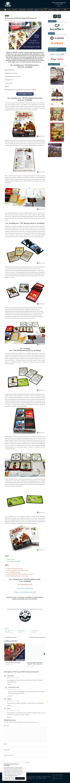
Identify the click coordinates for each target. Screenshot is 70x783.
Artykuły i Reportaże (32, 776)
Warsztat (37, 9)
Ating (8, 708)
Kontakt (57, 9)
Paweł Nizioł (10, 676)
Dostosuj (6, 778)
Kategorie (14, 9)
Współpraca (51, 9)
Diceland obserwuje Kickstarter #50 (37, 637)
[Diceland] (5, 9)
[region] (14, 771)
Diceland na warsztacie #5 (10, 637)
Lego (46, 9)
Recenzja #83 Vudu (34, 630)
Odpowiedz (9, 684)
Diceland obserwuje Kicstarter (46, 776)
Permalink (17, 677)
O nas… (8, 9)
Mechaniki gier (22, 9)
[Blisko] (25, 763)
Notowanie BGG (38, 776)
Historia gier (30, 9)
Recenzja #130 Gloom (22, 630)
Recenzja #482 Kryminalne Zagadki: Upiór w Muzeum (12, 663)
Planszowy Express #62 (9, 630)
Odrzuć (12, 778)
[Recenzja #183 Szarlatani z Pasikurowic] (36, 644)
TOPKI (42, 9)
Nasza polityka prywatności (12, 775)
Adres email (7, 749)
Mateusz (9, 699)
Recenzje (7, 15)
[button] (17, 9)
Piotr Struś (13, 20)
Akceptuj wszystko (20, 778)
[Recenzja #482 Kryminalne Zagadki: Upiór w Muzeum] (14, 644)
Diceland (11, 602)
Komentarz (7, 725)
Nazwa (5, 744)
